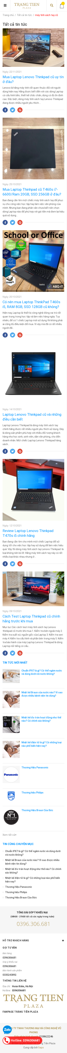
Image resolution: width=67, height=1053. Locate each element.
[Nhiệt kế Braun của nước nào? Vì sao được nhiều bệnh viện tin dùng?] (11, 699)
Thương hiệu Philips (32, 792)
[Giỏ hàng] (62, 5)
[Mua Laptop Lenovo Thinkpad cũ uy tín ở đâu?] (33, 47)
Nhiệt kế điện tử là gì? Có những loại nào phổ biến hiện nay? (32, 880)
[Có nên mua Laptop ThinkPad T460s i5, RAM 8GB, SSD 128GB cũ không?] (33, 261)
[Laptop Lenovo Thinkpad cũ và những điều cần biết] (33, 373)
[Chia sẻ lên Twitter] (12, 110)
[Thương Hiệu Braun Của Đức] (11, 817)
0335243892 (9, 974)
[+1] (20, 110)
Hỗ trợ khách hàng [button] (16, 940)
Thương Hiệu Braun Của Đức (37, 810)
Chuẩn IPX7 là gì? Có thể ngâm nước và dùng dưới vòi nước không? (32, 853)
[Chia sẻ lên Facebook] (5, 110)
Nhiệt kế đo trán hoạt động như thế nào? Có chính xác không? (33, 871)
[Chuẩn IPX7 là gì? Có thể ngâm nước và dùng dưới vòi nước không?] (11, 676)
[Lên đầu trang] (57, 1036)
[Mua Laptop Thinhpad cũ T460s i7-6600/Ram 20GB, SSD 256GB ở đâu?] (33, 148)
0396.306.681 (33, 923)
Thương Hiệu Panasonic (34, 767)
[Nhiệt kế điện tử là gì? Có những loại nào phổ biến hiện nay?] (11, 749)
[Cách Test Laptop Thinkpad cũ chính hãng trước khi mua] (33, 589)
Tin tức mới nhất (15, 662)
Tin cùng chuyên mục (18, 844)
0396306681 (9, 957)
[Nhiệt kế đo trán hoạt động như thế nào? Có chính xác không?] (11, 724)
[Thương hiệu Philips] (11, 796)
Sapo (41, 1047)
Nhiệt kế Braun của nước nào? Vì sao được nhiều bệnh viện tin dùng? (32, 862)
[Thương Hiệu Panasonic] (11, 774)
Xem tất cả (9, 834)
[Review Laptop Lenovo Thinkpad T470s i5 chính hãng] (33, 490)
